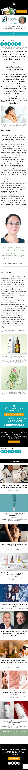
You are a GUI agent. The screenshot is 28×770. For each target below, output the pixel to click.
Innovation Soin (6, 519)
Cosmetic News (17, 489)
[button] (14, 4)
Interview (12, 637)
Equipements (12, 548)
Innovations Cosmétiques (19, 519)
